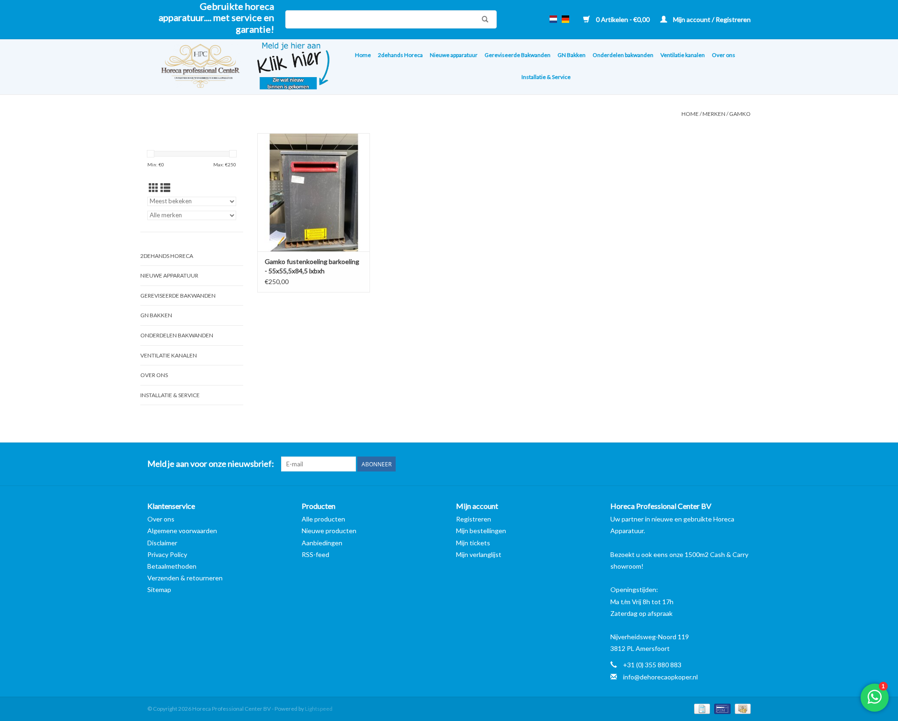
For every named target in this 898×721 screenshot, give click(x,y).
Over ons (723, 54)
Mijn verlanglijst (478, 554)
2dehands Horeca (400, 54)
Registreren (473, 519)
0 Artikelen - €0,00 (622, 19)
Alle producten (323, 519)
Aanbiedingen (322, 543)
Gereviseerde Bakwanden (517, 54)
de (565, 19)
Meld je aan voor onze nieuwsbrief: (210, 464)
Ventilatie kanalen (682, 54)
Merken (713, 113)
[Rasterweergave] (154, 187)
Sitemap (159, 589)
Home (363, 54)
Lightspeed (319, 708)
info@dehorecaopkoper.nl (660, 677)
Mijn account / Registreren (711, 19)
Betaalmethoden (171, 566)
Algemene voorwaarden (182, 531)
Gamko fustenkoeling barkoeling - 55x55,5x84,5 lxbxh (312, 266)
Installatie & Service (546, 76)
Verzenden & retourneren (185, 578)
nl (553, 19)
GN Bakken (572, 54)
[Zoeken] (483, 19)
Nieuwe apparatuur (454, 54)
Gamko (740, 113)
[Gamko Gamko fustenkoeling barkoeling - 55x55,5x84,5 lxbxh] (313, 192)
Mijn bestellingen (481, 531)
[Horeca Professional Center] (194, 67)
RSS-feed (315, 554)
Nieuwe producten (329, 531)
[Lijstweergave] (165, 187)
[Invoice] (701, 708)
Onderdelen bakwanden (623, 54)
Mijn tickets (473, 543)
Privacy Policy (167, 554)
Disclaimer (162, 543)
